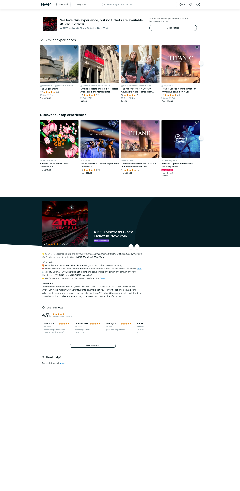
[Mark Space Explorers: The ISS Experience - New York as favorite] (116, 122)
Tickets (172, 245)
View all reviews (92, 346)
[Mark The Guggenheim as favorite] (75, 47)
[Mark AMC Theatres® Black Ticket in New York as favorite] (137, 246)
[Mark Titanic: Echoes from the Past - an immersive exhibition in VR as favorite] (196, 47)
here (139, 269)
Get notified (173, 28)
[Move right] (201, 63)
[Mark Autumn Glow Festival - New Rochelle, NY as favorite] (75, 122)
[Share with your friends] (131, 246)
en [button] (183, 4)
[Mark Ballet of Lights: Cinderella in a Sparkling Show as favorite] (196, 122)
